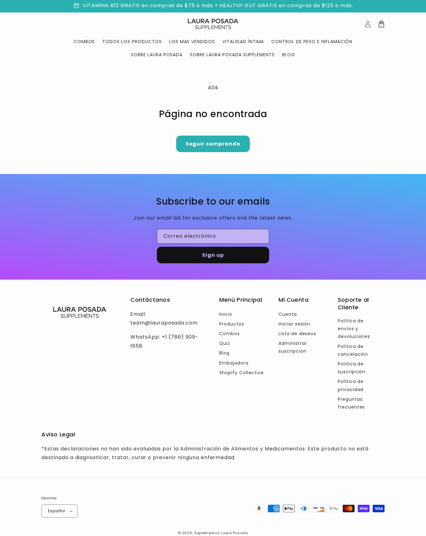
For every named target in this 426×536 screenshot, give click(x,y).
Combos (229, 333)
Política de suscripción (352, 368)
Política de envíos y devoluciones (354, 329)
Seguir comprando (213, 143)
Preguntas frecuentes (351, 403)
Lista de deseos (297, 333)
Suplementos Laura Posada (221, 532)
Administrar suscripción (292, 347)
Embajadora (234, 363)
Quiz (224, 343)
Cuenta (287, 314)
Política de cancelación (353, 350)
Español (56, 511)
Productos (231, 324)
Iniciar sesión (294, 324)
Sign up (213, 255)
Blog (224, 353)
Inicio (225, 314)
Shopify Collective (241, 373)
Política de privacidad (351, 385)
